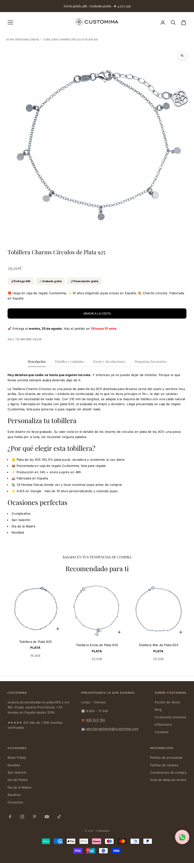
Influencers (163, 724)
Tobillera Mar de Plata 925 (158, 645)
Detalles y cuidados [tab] (69, 361)
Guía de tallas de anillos (168, 780)
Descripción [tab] (37, 361)
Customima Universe (170, 717)
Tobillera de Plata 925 (35, 642)
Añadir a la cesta (97, 313)
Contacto (161, 732)
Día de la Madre (19, 787)
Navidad (14, 765)
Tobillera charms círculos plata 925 (70, 39)
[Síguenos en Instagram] (22, 816)
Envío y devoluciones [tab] (109, 361)
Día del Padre (18, 780)
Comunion (15, 802)
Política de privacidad (166, 757)
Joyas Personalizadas (22, 39)
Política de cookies (164, 765)
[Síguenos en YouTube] (46, 816)
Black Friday (17, 757)
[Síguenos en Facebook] (10, 816)
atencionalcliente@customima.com (112, 729)
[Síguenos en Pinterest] (34, 816)
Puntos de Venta (167, 702)
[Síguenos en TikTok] (59, 816)
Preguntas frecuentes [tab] (151, 361)
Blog (158, 709)
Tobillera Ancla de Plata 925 (97, 645)
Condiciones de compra (168, 772)
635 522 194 (95, 720)
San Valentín (17, 772)
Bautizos (14, 795)
